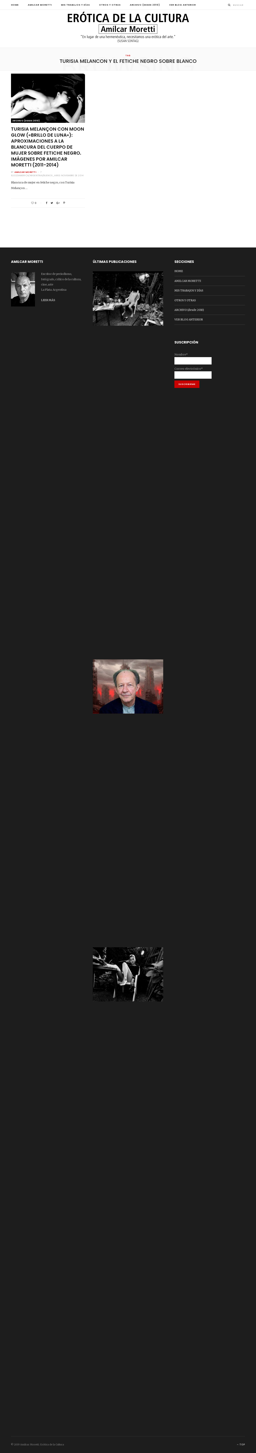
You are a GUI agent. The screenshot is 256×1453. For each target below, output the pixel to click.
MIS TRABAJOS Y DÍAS (75, 4)
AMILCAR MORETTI (40, 4)
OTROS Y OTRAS (110, 4)
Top (242, 1444)
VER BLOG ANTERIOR (182, 4)
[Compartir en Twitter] (52, 203)
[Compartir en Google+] (58, 203)
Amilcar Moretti (25, 172)
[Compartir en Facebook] (46, 203)
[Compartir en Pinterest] (64, 203)
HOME (15, 4)
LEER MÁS (48, 300)
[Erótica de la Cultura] (128, 29)
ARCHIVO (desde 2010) (145, 4)
